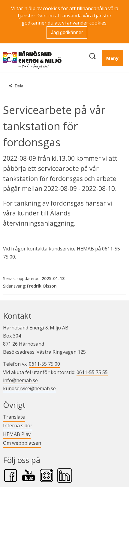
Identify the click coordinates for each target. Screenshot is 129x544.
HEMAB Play (17, 434)
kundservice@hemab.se (29, 388)
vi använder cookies (84, 22)
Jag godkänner (67, 32)
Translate (14, 416)
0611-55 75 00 (44, 364)
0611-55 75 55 (92, 372)
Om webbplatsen (22, 443)
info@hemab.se (20, 380)
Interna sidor (17, 425)
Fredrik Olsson (42, 286)
